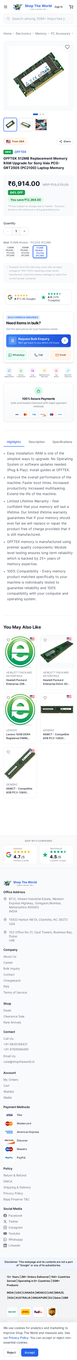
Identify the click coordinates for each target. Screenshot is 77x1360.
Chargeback (12, 980)
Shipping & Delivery (17, 1187)
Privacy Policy (18, 1337)
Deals (7, 1010)
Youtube (14, 1233)
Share (67, 141)
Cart (6, 1085)
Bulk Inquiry (11, 968)
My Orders (10, 1079)
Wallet (7, 1097)
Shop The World (38, 6)
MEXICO (41, 1292)
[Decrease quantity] (8, 231)
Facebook (15, 1215)
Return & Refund (14, 1175)
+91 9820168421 (15, 1044)
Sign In (59, 6)
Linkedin (14, 1245)
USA (18, 1292)
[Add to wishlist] (67, 47)
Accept (30, 1352)
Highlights (14, 442)
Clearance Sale (13, 1016)
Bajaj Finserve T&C (16, 1199)
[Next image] (68, 76)
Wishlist (8, 1091)
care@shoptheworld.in (19, 1061)
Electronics (23, 33)
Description (37, 442)
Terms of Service (15, 992)
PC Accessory (60, 33)
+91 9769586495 (16, 1049)
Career (8, 962)
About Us (9, 956)
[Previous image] (9, 76)
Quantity (9, 223)
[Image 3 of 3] (43, 114)
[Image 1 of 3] (35, 114)
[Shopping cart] (71, 7)
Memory (41, 33)
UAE (50, 1292)
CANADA (28, 1292)
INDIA (10, 1292)
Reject (11, 1352)
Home (7, 33)
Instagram (16, 1227)
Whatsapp (16, 1239)
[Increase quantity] (24, 231)
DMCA (7, 1181)
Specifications (62, 442)
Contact (9, 974)
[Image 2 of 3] (40, 114)
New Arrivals (12, 1022)
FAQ (6, 986)
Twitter (13, 1221)
